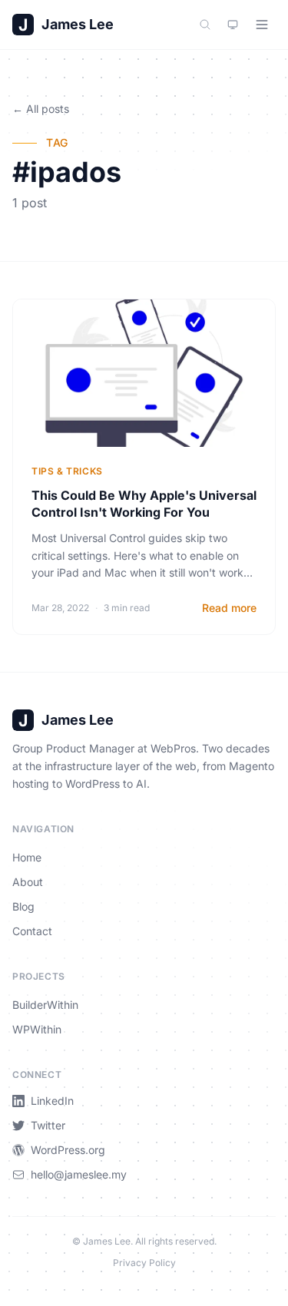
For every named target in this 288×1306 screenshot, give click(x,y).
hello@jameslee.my (79, 1174)
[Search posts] (205, 24)
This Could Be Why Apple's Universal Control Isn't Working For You (144, 504)
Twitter (48, 1125)
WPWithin (36, 1029)
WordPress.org (68, 1149)
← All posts (40, 108)
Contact (32, 930)
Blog (23, 906)
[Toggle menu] (262, 24)
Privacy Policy (144, 1262)
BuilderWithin (45, 1004)
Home (26, 857)
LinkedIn (52, 1100)
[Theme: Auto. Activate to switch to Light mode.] (232, 24)
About (27, 881)
